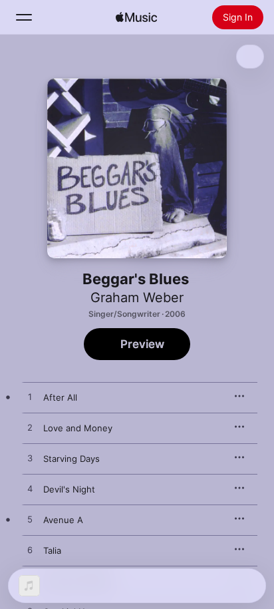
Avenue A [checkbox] (63, 519)
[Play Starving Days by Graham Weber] (30, 459)
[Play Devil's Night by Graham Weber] (30, 489)
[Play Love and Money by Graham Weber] (30, 428)
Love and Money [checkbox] (77, 428)
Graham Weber (137, 297)
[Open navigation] (24, 17)
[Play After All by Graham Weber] (30, 397)
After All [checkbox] (60, 397)
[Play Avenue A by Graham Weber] (30, 520)
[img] (136, 17)
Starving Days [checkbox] (71, 458)
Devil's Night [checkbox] (69, 489)
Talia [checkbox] (52, 550)
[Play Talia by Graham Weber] (30, 550)
